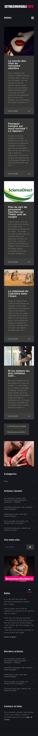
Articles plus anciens (17, 426)
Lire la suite (13, 111)
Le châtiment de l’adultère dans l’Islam (18, 294)
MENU (8, 17)
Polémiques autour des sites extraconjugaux (15, 515)
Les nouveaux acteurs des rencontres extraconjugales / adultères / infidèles (16, 500)
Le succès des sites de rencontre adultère (17, 65)
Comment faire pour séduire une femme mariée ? (17, 529)
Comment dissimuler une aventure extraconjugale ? (18, 508)
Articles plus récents (16, 432)
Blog (6, 481)
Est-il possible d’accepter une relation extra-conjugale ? (16, 522)
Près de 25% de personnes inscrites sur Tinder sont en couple (17, 212)
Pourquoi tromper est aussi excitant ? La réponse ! (17, 127)
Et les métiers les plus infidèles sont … (19, 373)
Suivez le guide (10, 637)
